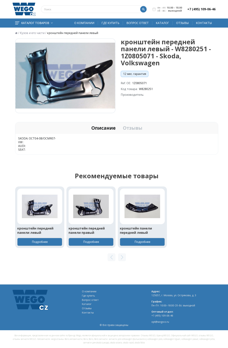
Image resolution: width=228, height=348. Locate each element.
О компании (84, 23)
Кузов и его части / (33, 33)
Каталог (162, 23)
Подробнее (40, 242)
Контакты (204, 23)
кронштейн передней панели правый (87, 230)
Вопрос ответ (137, 23)
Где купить (110, 23)
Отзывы (182, 23)
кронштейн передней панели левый (35, 230)
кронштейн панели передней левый (136, 230)
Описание (103, 128)
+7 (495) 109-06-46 (201, 9)
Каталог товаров (35, 23)
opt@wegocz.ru (160, 321)
